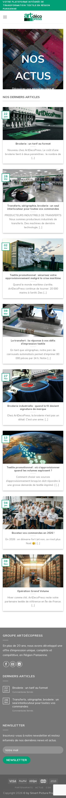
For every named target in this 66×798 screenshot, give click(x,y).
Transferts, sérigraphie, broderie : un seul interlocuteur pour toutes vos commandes (35, 703)
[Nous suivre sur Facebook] (6, 664)
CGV (48, 787)
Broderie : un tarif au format (30, 687)
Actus (39, 787)
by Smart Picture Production (44, 793)
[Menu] (5, 16)
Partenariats (24, 787)
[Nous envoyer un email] (13, 664)
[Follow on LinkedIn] (19, 664)
